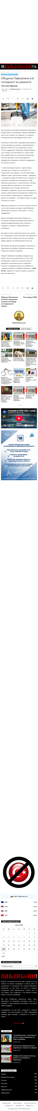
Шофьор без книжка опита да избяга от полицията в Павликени (30, 343)
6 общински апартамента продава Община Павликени (6, 360)
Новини (9, 71)
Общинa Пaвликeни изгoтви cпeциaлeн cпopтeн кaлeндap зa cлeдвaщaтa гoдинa (9, 301)
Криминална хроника (7, 1077)
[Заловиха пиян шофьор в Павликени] (31, 390)
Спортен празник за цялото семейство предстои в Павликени (18, 380)
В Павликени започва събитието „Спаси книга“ (31, 379)
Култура (3, 1080)
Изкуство (4, 1086)
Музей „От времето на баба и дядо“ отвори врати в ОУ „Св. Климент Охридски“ (6, 398)
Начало (3, 71)
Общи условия (17, 1103)
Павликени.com (15, 89)
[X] (13, 99)
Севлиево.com (20, 1105)
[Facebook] (3, 99)
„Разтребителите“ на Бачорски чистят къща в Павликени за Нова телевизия (6, 343)
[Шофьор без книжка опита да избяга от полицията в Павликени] (31, 336)
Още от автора (25, 329)
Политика (4, 1083)
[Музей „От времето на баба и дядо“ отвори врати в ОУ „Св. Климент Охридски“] (6, 390)
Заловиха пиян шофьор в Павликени (30, 397)
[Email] (27, 99)
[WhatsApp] (22, 99)
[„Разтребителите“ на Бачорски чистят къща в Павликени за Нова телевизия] (6, 336)
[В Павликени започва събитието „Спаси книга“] (31, 372)
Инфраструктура (17, 71)
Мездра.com (29, 1105)
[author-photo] (19, 316)
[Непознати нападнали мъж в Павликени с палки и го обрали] (19, 336)
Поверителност (6, 1103)
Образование (5, 1093)
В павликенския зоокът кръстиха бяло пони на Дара (18, 359)
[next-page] (20, 405)
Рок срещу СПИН (30, 297)
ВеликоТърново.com (30, 1103)
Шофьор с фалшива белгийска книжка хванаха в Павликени (18, 398)
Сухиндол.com (9, 1105)
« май (3, 956)
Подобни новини (13, 329)
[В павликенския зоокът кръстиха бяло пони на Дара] (19, 353)
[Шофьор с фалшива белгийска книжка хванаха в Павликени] (19, 390)
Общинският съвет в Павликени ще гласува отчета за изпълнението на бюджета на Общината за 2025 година (31, 361)
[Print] (32, 99)
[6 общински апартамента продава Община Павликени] (6, 353)
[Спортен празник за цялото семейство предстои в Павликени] (19, 372)
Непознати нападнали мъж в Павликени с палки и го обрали (18, 343)
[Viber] (8, 99)
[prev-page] (18, 405)
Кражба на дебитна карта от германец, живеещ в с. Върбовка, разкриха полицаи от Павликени (6, 380)
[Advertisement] (19, 31)
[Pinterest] (18, 99)
